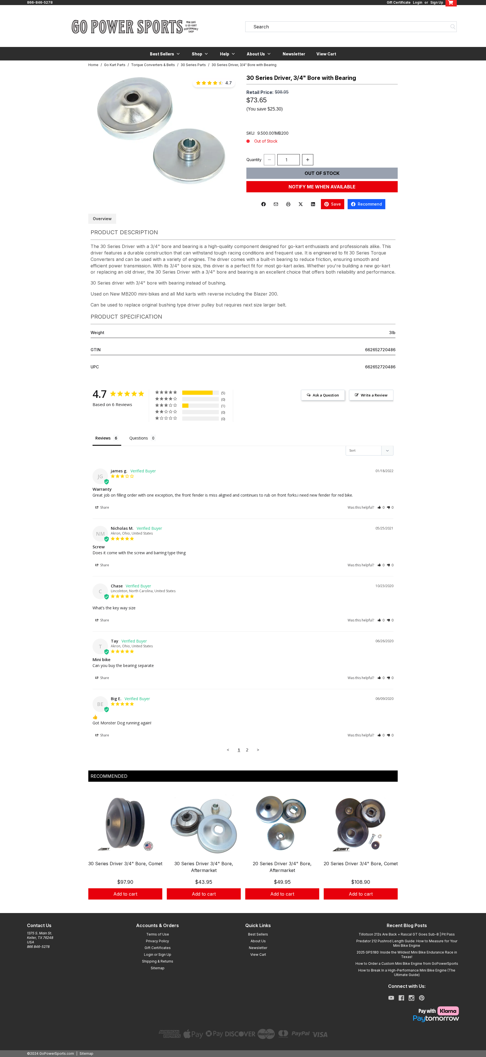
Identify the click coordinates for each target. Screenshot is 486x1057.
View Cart (326, 53)
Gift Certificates (158, 948)
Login (417, 2)
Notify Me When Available (322, 187)
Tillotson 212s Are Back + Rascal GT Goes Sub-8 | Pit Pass (407, 934)
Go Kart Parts (114, 65)
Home (93, 65)
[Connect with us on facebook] (401, 998)
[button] (165, 53)
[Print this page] (288, 204)
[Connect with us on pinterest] (422, 998)
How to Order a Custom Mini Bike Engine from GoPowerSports (407, 963)
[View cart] (451, 2)
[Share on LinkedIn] (313, 204)
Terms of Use (157, 934)
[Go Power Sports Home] (135, 26)
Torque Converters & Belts (153, 65)
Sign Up (436, 2)
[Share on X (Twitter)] (300, 204)
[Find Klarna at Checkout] (406, 1010)
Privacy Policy (157, 941)
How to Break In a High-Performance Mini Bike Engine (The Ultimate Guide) (406, 972)
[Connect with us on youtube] (391, 998)
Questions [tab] (138, 438)
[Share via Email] (275, 204)
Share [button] (104, 507)
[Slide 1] (239, 905)
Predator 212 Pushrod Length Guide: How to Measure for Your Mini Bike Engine (406, 943)
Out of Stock (322, 173)
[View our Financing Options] (406, 1018)
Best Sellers (258, 934)
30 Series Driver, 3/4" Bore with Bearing (244, 65)
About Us (258, 941)
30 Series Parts (193, 65)
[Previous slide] (97, 849)
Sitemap (158, 968)
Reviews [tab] (103, 438)
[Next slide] (388, 849)
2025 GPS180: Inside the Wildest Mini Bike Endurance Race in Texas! (407, 954)
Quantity (254, 159)
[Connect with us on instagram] (411, 998)
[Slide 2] (246, 905)
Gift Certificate (399, 2)
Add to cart (125, 894)
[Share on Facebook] (263, 204)
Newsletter (294, 53)
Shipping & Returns (157, 961)
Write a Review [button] (374, 395)
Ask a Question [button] (326, 395)
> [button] (258, 749)
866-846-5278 (40, 2)
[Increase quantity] (307, 159)
